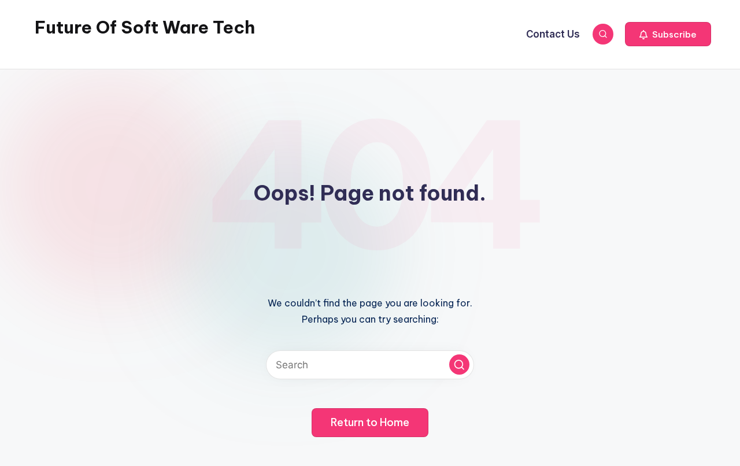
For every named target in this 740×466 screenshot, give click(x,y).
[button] (668, 34)
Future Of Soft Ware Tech (145, 27)
